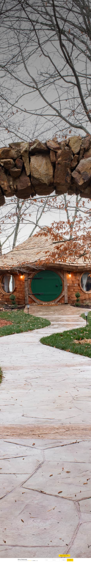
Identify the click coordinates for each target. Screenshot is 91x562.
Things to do (60, 2)
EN (75, 2)
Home (40, 2)
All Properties (45, 2)
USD (78, 2)
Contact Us (51, 2)
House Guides (66, 2)
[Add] (65, 560)
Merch (72, 2)
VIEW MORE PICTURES (64, 555)
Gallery (56, 2)
